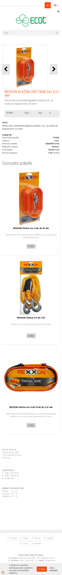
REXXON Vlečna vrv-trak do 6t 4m (31, 228)
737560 (9, 112)
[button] (53, 69)
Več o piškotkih (53, 569)
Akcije (25, 538)
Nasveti (50, 538)
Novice (38, 538)
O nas (25, 543)
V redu (42, 569)
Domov (14, 538)
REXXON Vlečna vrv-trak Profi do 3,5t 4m (31, 407)
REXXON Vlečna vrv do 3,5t (31, 317)
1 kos (26, 112)
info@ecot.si (9, 478)
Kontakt (37, 543)
